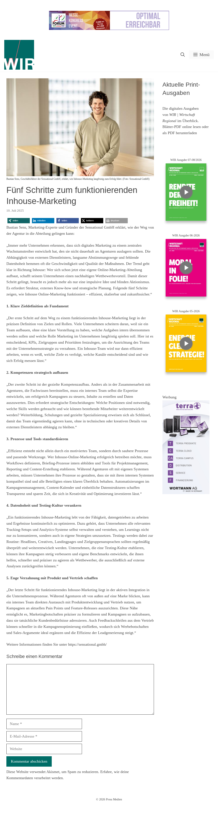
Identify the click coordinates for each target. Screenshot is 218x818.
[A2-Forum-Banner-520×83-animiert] (109, 29)
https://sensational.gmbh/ (87, 644)
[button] (182, 54)
